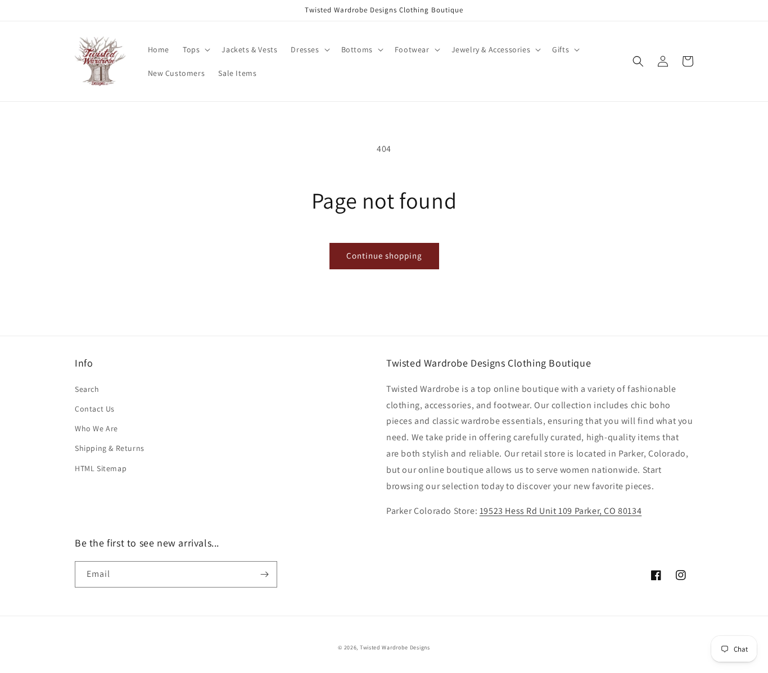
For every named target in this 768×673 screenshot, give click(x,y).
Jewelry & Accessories (491, 49)
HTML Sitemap (101, 468)
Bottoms (357, 49)
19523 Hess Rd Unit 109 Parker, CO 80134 (560, 511)
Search (87, 389)
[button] (195, 49)
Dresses (305, 49)
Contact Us (95, 409)
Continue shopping (384, 255)
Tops (191, 49)
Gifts (560, 49)
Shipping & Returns (109, 448)
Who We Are (96, 428)
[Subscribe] (264, 574)
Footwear (412, 49)
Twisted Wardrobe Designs (395, 647)
